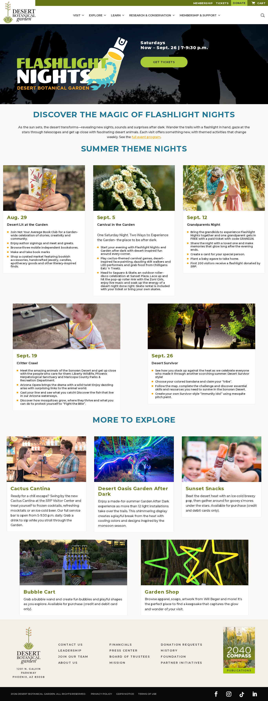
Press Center (123, 650)
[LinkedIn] (255, 694)
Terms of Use (147, 693)
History (169, 650)
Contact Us (70, 644)
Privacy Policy (101, 693)
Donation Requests (181, 644)
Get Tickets (164, 62)
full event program (146, 137)
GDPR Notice (125, 693)
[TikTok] (242, 694)
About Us (68, 662)
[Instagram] (229, 694)
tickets (222, 3)
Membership (203, 3)
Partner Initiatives (181, 662)
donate (239, 3)
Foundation (173, 656)
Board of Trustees (129, 656)
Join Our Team (73, 656)
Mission (117, 662)
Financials (120, 644)
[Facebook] (216, 694)
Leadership (70, 650)
